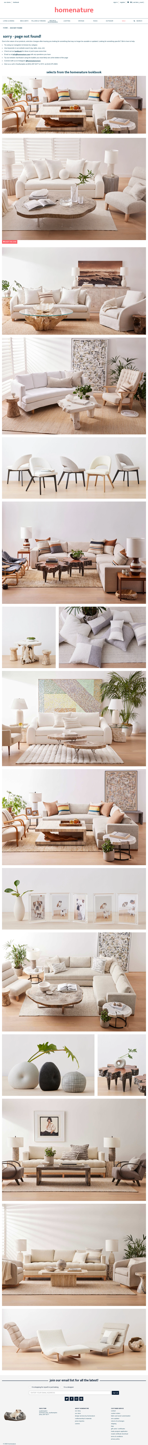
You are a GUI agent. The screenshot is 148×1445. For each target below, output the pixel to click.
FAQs (112, 1426)
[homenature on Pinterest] (81, 1399)
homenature (74, 10)
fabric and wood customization (120, 1416)
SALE (123, 21)
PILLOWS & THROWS (38, 21)
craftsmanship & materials (83, 1418)
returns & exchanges (117, 1421)
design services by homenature (85, 1416)
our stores (7, 2)
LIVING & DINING (8, 21)
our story (78, 1411)
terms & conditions (117, 1436)
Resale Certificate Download (119, 1434)
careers (77, 1423)
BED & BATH (24, 21)
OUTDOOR (109, 21)
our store (78, 1413)
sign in (115, 2)
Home (5, 28)
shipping (113, 1423)
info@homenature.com (21, 54)
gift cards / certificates (118, 1428)
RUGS (95, 21)
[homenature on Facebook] (72, 1399)
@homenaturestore (33, 61)
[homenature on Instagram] (76, 1399)
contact (113, 1411)
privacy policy (115, 1439)
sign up (115, 1393)
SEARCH (139, 21)
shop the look (10, 241)
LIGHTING (67, 21)
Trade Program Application (119, 1431)
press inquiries (79, 1421)
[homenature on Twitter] (67, 1399)
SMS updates (115, 1418)
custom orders (115, 1413)
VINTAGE (81, 21)
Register (122, 2)
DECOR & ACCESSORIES (53, 21)
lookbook (16, 2)
